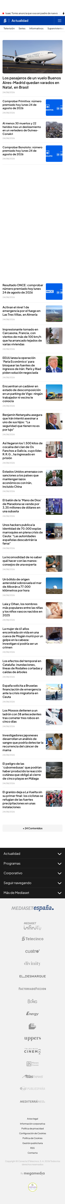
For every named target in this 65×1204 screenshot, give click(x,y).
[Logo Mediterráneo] (32, 1101)
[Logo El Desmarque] (33, 976)
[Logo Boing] (32, 1001)
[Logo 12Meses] (33, 1063)
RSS (32, 1148)
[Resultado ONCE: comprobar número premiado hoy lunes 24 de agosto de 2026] (54, 291)
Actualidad (20, 20)
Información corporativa (32, 1123)
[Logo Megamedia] (34, 1173)
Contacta (33, 1152)
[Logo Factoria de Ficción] (32, 988)
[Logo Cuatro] (32, 951)
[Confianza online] (32, 1190)
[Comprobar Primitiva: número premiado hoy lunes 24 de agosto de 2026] (54, 107)
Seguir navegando (17, 883)
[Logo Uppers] (32, 1038)
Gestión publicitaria (32, 1143)
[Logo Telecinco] (32, 938)
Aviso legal (32, 1118)
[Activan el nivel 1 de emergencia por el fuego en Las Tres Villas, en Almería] (54, 313)
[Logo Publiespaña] (32, 1088)
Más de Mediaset (16, 892)
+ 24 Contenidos (32, 828)
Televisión (9, 28)
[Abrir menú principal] (59, 20)
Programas (12, 863)
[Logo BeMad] (32, 1026)
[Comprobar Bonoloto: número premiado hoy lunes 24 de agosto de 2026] (54, 153)
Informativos (36, 28)
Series (22, 28)
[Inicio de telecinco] (5, 20)
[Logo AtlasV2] (32, 1076)
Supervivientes (55, 28)
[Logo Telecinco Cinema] (32, 1051)
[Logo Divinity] (32, 963)
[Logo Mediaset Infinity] (32, 926)
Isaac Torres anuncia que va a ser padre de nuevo (31, 13)
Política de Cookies (32, 1138)
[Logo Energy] (32, 1013)
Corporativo (13, 873)
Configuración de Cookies (32, 1133)
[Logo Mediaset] (32, 910)
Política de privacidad (32, 1128)
